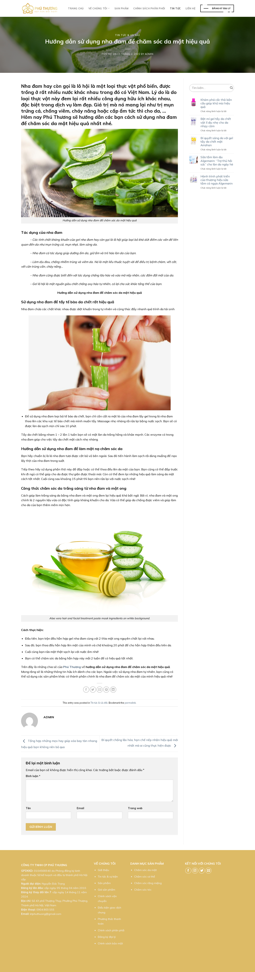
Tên (28, 808)
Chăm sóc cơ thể (144, 876)
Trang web (135, 808)
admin (149, 53)
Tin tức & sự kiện (108, 876)
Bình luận (33, 776)
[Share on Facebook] (86, 689)
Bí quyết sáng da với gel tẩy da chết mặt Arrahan (216, 141)
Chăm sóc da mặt (145, 870)
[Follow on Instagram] (195, 871)
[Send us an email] (208, 871)
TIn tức (175, 8)
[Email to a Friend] (100, 689)
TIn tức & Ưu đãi (127, 35)
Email (80, 808)
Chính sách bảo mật (110, 943)
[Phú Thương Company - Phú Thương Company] (39, 8)
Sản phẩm (121, 8)
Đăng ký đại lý (107, 937)
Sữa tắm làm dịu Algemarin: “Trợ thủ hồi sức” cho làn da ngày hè (216, 160)
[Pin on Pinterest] (106, 689)
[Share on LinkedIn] (113, 689)
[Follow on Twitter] (202, 871)
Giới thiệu (103, 870)
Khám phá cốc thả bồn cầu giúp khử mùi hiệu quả (216, 103)
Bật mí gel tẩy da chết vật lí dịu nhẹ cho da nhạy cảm (215, 122)
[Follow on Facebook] (188, 871)
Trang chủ (75, 8)
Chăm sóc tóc (142, 889)
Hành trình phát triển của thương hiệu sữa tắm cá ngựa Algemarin (216, 180)
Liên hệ (190, 8)
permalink (130, 702)
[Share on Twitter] (93, 689)
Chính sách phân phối (149, 8)
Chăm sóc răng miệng (148, 883)
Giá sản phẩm (106, 889)
